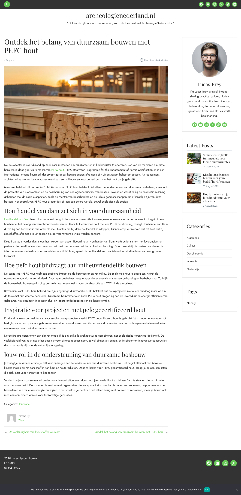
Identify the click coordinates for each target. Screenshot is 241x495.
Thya (21, 420)
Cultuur (191, 246)
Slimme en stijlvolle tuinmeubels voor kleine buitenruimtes (216, 158)
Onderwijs (193, 269)
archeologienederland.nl (120, 15)
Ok (207, 489)
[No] (236, 489)
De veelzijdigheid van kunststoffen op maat (34, 432)
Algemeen (193, 238)
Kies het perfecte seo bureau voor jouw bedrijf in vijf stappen (216, 178)
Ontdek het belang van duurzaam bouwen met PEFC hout (129, 432)
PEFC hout (57, 170)
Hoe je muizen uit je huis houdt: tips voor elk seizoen (216, 197)
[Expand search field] (7, 4)
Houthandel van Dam (16, 219)
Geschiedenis (195, 253)
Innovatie (24, 404)
